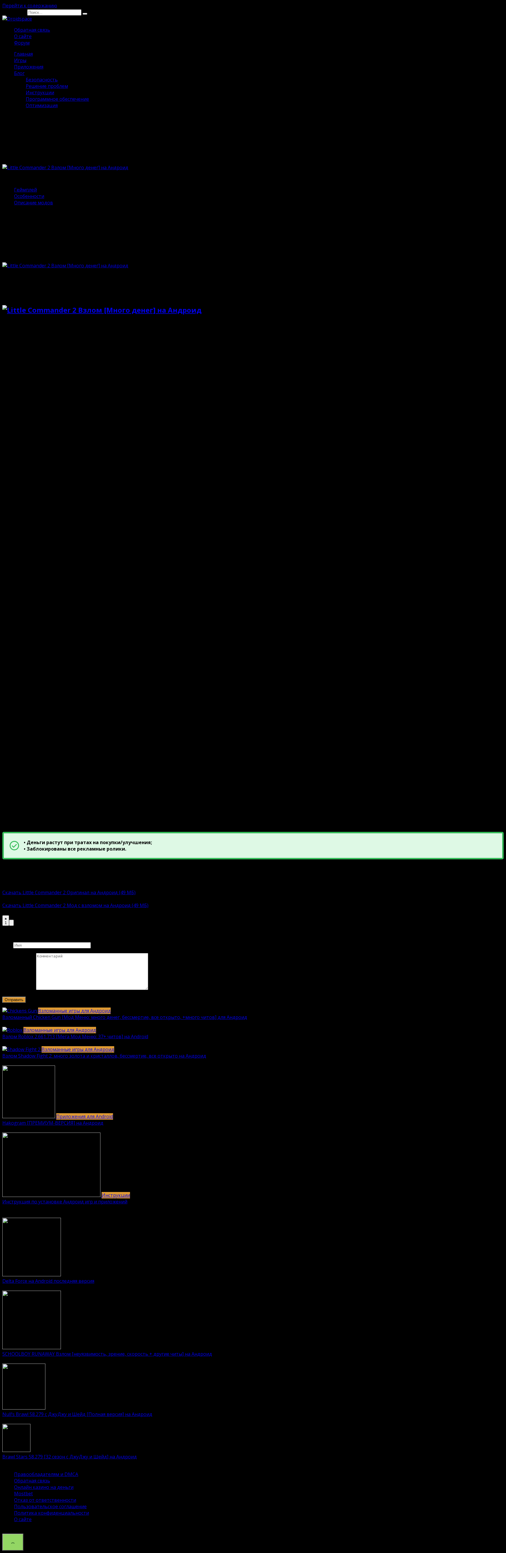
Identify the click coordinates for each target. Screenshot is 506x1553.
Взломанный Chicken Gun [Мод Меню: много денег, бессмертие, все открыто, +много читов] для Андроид (124, 1017)
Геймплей (25, 190)
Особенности (29, 196)
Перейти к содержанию (29, 5)
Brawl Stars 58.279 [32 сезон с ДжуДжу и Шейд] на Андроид (69, 1456)
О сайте (23, 36)
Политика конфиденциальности (51, 1513)
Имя (7, 945)
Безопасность (42, 79)
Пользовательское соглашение (50, 1506)
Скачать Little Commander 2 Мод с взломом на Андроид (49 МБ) (75, 905)
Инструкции (40, 92)
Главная (23, 54)
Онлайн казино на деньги (43, 1487)
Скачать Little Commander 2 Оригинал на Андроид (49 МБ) (69, 892)
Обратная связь (32, 30)
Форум (22, 43)
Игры (20, 60)
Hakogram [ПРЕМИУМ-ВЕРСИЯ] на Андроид (52, 1123)
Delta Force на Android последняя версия (48, 1281)
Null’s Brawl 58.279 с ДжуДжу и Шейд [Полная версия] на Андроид (77, 1414)
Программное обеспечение (57, 99)
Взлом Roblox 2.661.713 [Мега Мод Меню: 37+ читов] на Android (75, 1036)
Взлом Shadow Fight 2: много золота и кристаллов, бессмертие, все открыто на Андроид (104, 1056)
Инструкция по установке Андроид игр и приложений (64, 1201)
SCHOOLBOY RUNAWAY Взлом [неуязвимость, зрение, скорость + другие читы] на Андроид (107, 1354)
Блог (19, 73)
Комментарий (18, 988)
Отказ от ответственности (45, 1500)
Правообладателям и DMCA (46, 1474)
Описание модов (33, 202)
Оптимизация (42, 105)
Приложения (28, 67)
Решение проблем (47, 86)
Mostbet (23, 1493)
